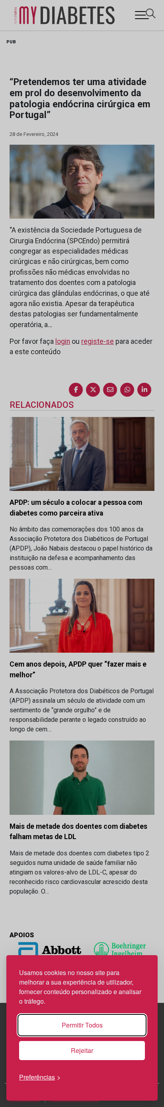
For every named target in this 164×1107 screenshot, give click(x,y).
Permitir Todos (82, 1024)
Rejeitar (82, 1050)
